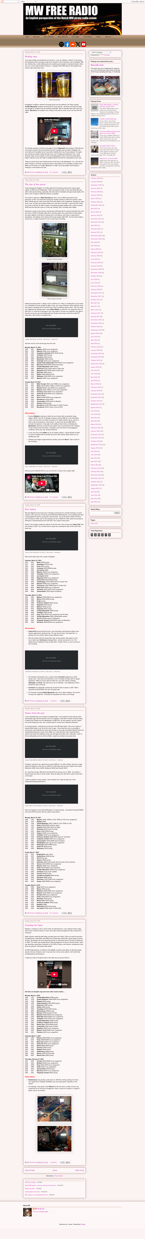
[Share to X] (67, 172)
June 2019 (94, 259)
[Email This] (63, 172)
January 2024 (95, 195)
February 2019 (96, 262)
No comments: (54, 172)
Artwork (98, 37)
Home (27, 37)
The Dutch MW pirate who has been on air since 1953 (110, 132)
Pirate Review (87, 37)
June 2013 (94, 454)
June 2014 (94, 414)
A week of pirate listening (108, 119)
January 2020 (95, 256)
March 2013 (95, 465)
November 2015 (96, 357)
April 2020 (94, 246)
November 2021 (96, 222)
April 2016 (94, 343)
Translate (106, 55)
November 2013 (96, 438)
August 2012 (95, 488)
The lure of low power (35, 184)
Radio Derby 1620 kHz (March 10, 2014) (36, 760)
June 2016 (94, 336)
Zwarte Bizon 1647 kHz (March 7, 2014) (36, 805)
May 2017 (94, 303)
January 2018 (95, 289)
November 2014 (96, 397)
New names (30, 509)
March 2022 (95, 212)
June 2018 (94, 283)
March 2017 (95, 310)
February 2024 (96, 192)
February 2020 (96, 252)
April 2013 (94, 461)
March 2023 (95, 198)
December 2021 (96, 219)
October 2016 (95, 326)
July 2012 (94, 492)
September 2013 (96, 444)
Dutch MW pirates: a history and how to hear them (40, 1185)
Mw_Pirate (47, 339)
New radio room (97, 65)
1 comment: (53, 701)
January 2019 (95, 266)
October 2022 (95, 202)
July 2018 (94, 279)
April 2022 (94, 208)
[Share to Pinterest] (71, 172)
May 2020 (94, 242)
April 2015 (94, 380)
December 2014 (96, 394)
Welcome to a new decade (108, 158)
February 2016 (96, 347)
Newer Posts (30, 1170)
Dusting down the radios (32, 1192)
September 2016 (96, 330)
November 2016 (96, 323)
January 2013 (95, 471)
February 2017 (96, 313)
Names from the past (34, 712)
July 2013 (94, 451)
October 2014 (95, 401)
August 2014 (95, 407)
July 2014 (94, 411)
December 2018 (96, 269)
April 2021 (94, 225)
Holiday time (31, 56)
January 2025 (95, 188)
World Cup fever (30, 1188)
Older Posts (79, 1170)
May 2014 (94, 417)
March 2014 (95, 424)
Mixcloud (54, 339)
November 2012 (96, 478)
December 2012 (96, 475)
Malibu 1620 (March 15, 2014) (33, 339)
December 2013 (96, 434)
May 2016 (94, 340)
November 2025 (96, 185)
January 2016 (95, 350)
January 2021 (95, 232)
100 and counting (30, 1182)
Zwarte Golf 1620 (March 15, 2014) (35, 552)
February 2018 (96, 286)
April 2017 (94, 306)
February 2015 (96, 387)
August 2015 (95, 367)
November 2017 (96, 296)
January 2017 (95, 316)
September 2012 (96, 485)
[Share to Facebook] (69, 172)
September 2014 (96, 404)
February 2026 (96, 178)
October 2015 (95, 360)
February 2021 (96, 229)
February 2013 (96, 468)
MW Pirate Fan (39, 1209)
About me (108, 37)
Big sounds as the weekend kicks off (36, 1195)
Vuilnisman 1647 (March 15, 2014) (34, 671)
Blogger (83, 1224)
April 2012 (94, 502)
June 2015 (94, 374)
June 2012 (94, 495)
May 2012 (94, 498)
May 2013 (94, 458)
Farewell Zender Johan (107, 146)
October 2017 (95, 299)
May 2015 (94, 377)
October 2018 (95, 276)
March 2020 (95, 249)
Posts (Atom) (59, 1176)
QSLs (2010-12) (48, 37)
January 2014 (95, 431)
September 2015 (96, 364)
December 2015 (96, 353)
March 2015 (95, 384)
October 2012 (95, 482)
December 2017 (96, 293)
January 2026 (95, 181)
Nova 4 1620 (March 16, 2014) (33, 466)
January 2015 (95, 390)
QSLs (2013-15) (62, 37)
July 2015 (94, 370)
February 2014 (96, 428)
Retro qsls (36, 37)
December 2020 (96, 235)
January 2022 (95, 215)
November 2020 (96, 239)
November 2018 (96, 272)
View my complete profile (40, 1211)
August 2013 (95, 448)
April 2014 (94, 421)
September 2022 (96, 205)
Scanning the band (33, 925)
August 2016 (95, 333)
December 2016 (96, 320)
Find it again (75, 37)
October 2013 (95, 441)
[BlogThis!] (65, 172)
